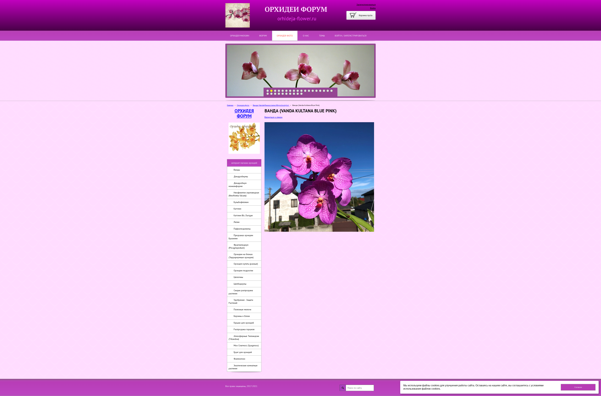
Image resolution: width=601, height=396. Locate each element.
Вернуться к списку (274, 117)
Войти (373, 8)
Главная (230, 105)
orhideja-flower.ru (296, 18)
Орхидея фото (243, 105)
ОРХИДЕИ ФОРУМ (296, 9)
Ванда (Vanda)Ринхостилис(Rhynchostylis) (271, 105)
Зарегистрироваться (366, 4)
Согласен (578, 387)
